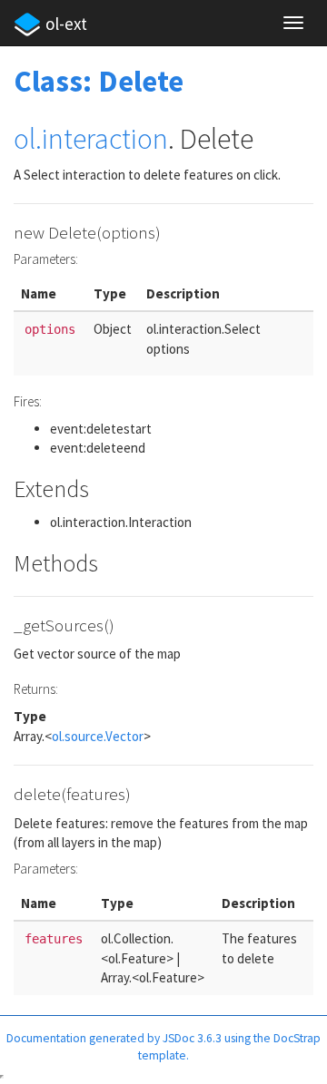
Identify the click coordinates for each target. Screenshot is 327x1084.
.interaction (101, 139)
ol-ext (66, 23)
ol (24, 139)
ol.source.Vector (98, 736)
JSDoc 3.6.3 (192, 1038)
